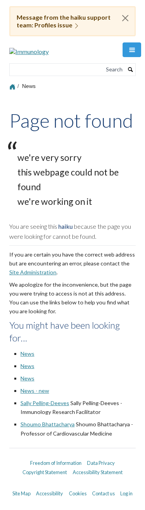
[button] (132, 49)
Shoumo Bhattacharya (47, 424)
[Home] (13, 86)
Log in (126, 493)
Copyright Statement (44, 472)
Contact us (103, 493)
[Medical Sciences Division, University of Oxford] (72, 456)
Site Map (21, 493)
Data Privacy (101, 463)
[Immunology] (29, 48)
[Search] (130, 70)
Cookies (78, 493)
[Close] (125, 18)
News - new (34, 390)
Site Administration (32, 272)
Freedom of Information (56, 463)
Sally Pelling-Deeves (44, 403)
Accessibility (49, 493)
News (27, 353)
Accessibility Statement (98, 472)
